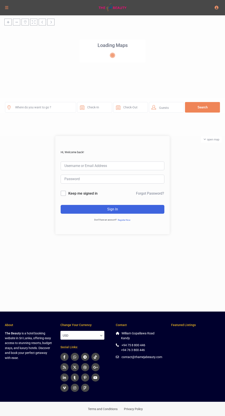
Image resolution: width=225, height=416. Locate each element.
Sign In (112, 209)
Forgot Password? (150, 193)
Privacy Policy (133, 409)
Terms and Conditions (103, 409)
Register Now (124, 220)
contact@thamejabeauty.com (142, 357)
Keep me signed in (83, 193)
